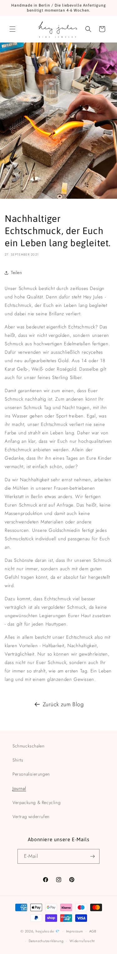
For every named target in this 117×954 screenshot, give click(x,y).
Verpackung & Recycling (36, 802)
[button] (12, 29)
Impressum (74, 931)
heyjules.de (45, 931)
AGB (92, 931)
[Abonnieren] (92, 856)
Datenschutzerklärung (46, 940)
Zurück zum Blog (63, 704)
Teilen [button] (16, 272)
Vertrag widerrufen (31, 816)
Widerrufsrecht (82, 940)
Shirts (17, 760)
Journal (19, 788)
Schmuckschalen (28, 746)
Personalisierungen (31, 774)
